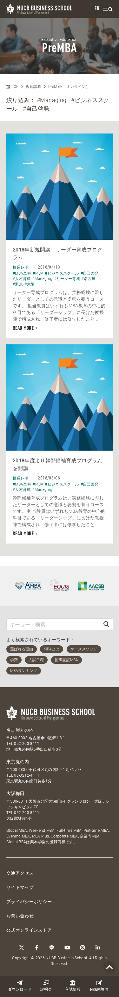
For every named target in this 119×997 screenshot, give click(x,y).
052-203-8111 (26, 743)
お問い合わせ (20, 915)
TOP (14, 86)
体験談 (99, 990)
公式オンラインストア (29, 930)
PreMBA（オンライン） (69, 86)
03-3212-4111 (26, 775)
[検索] (106, 624)
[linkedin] (97, 947)
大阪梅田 (15, 793)
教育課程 (33, 86)
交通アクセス (20, 873)
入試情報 (73, 990)
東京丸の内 (17, 761)
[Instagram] (82, 947)
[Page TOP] (109, 967)
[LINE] (52, 947)
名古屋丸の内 (20, 730)
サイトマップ (20, 887)
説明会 (46, 990)
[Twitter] (21, 947)
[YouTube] (67, 947)
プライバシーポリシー (29, 901)
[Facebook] (36, 947)
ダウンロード (19, 990)
